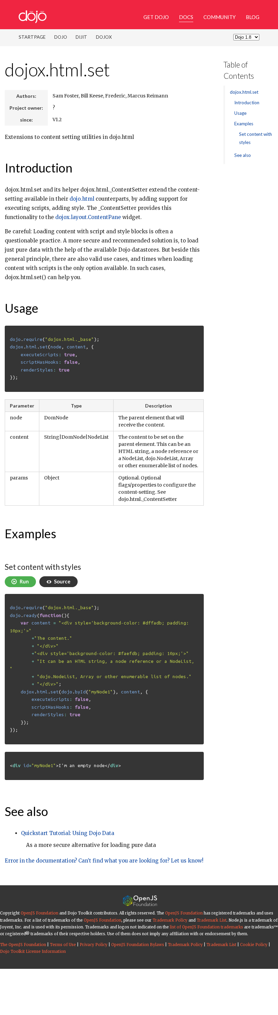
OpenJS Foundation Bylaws (137, 944)
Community (219, 17)
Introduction (39, 167)
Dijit (81, 37)
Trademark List (211, 920)
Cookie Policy (253, 944)
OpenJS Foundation (39, 913)
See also (26, 811)
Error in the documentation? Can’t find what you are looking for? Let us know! (104, 860)
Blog (252, 17)
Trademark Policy (170, 920)
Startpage (32, 37)
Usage (21, 308)
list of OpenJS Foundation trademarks (206, 927)
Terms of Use (63, 944)
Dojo (60, 37)
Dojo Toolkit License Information (33, 951)
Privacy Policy (93, 944)
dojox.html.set (57, 69)
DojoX (104, 37)
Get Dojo (156, 17)
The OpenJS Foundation (23, 944)
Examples (30, 533)
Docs (186, 17)
